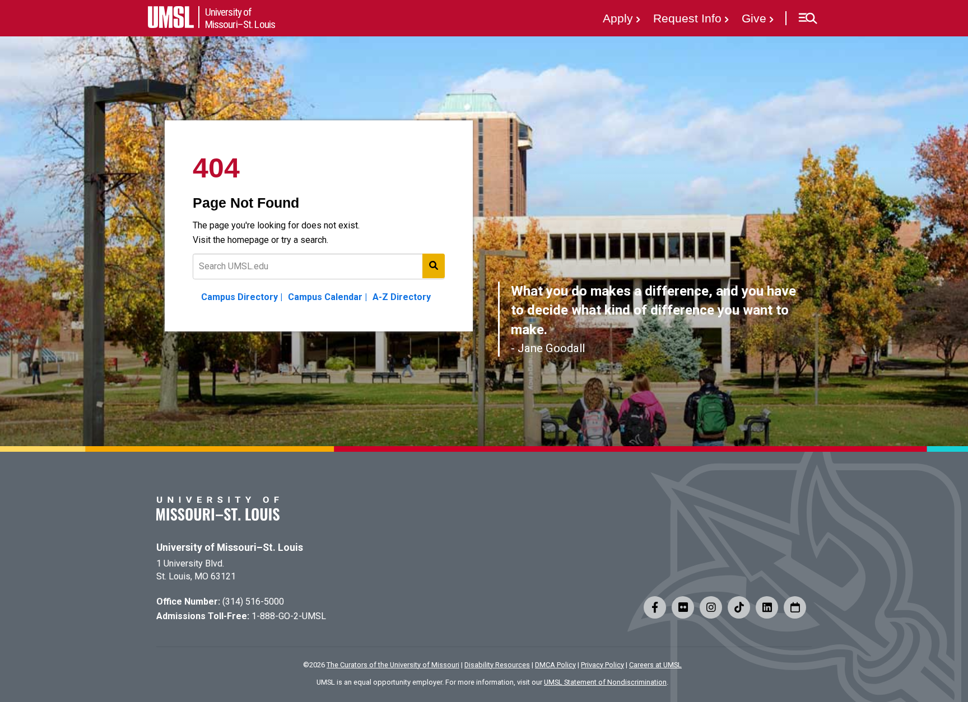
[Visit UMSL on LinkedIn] (767, 607)
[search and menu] (433, 266)
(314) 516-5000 (253, 601)
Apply (618, 18)
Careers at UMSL (655, 665)
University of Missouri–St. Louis (229, 547)
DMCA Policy (555, 665)
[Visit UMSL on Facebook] (655, 607)
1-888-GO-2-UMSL (289, 616)
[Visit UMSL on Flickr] (683, 607)
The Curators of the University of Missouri (393, 665)
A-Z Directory (402, 297)
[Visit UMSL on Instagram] (711, 607)
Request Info (687, 18)
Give (754, 18)
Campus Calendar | (327, 297)
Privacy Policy (602, 665)
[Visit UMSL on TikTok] (739, 607)
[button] (807, 18)
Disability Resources (497, 665)
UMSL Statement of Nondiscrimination (605, 682)
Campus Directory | (241, 297)
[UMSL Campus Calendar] (795, 607)
